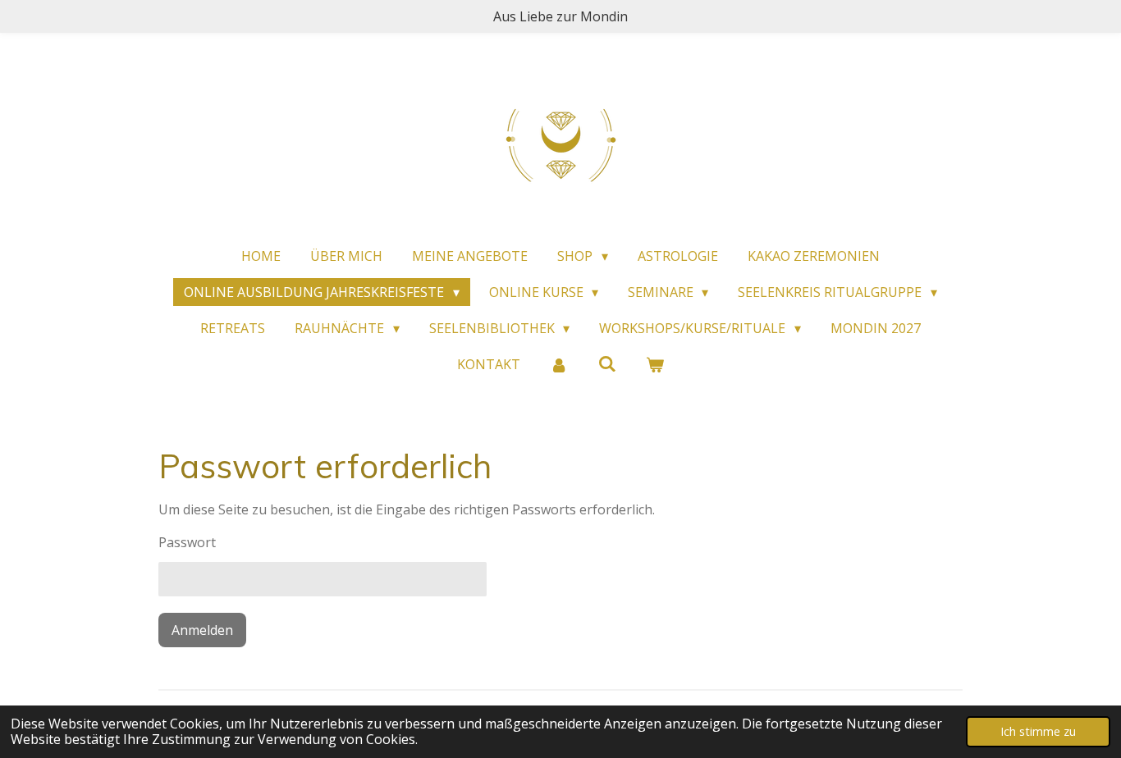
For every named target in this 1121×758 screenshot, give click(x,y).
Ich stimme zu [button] (1038, 731)
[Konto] (559, 364)
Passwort (187, 542)
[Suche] (606, 363)
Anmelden (202, 630)
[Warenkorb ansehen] (655, 364)
